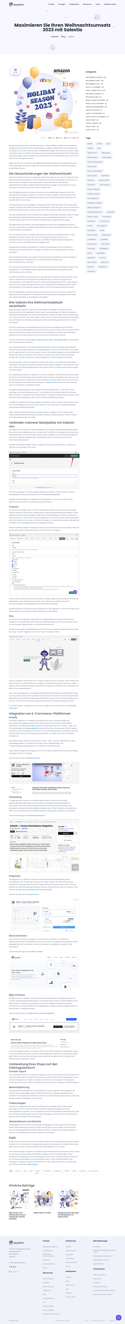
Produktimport (48, 1251)
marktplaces (92, 239)
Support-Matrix (48, 1306)
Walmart (69, 1293)
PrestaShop (70, 1258)
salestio (66, 1171)
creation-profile (104, 180)
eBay (67, 1281)
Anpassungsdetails (32, 728)
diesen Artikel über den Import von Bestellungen (49, 340)
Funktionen (47, 1260)
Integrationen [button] (74, 4)
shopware (91, 180)
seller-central (92, 262)
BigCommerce (71, 1251)
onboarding (110, 212)
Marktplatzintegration (50, 1247)
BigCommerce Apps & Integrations (41, 1013)
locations (102, 258)
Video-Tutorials (48, 1287)
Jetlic (16, 1321)
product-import (93, 217)
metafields (103, 239)
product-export (93, 157)
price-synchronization (95, 171)
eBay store (104, 262)
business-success (93, 194)
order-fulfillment (93, 198)
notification (91, 221)
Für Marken (97, 1247)
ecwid (102, 230)
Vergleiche (46, 1290)
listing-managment (94, 207)
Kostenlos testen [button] (110, 4)
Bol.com (70, 1297)
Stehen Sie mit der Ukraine (102, 1294)
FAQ (44, 1302)
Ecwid (68, 1266)
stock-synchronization (95, 162)
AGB (86, 1321)
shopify (74, 1171)
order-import (92, 166)
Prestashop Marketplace (36, 815)
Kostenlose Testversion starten (104, 1290)
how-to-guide (92, 176)
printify (90, 226)
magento (91, 267)
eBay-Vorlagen (48, 1310)
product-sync (92, 244)
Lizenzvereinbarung (100, 1287)
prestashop (57, 1171)
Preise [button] (98, 4)
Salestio (54, 36)
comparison (91, 230)
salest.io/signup (32, 1164)
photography (104, 248)
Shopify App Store (33, 758)
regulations (91, 258)
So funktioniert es (49, 1264)
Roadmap (96, 1283)
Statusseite (97, 1279)
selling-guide (106, 153)
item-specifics (101, 226)
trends (90, 253)
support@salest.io (20, 1263)
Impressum (112, 1321)
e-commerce (104, 221)
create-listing (106, 157)
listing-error (91, 185)
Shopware (69, 1255)
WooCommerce (71, 1262)
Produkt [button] (51, 4)
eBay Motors (70, 1285)
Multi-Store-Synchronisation (48, 1255)
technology (91, 248)
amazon (18, 1171)
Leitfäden (46, 1283)
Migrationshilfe (98, 1264)
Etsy (67, 1289)
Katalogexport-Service (101, 1260)
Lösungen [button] (61, 4)
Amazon (69, 1277)
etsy (31, 1171)
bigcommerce (92, 153)
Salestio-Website (36, 952)
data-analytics (92, 235)
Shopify (68, 1247)
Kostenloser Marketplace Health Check (104, 1251)
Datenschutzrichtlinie (98, 1321)
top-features (102, 267)
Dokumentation (48, 1279)
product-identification (95, 212)
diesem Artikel (52, 382)
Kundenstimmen (48, 1298)
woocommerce (105, 185)
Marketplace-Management (103, 1256)
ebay (25, 1171)
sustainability (101, 253)
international (47, 1171)
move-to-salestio (93, 189)
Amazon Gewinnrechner (51, 1314)
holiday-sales (38, 1172)
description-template (95, 203)
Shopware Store (33, 894)
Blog (63, 36)
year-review (105, 244)
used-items (91, 271)
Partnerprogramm (99, 1275)
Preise (45, 1268)
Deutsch (14, 1272)
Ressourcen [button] (87, 4)
